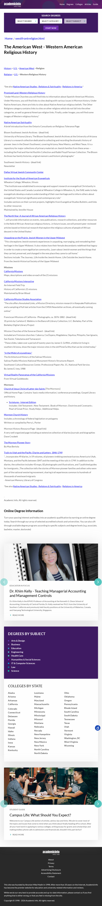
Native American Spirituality (18, 122)
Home (62, 4)
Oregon (68, 700)
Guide (95, 4)
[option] (51, 582)
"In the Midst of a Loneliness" (18, 353)
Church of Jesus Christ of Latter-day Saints (24, 388)
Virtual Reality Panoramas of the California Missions (29, 374)
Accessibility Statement (51, 873)
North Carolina (41, 749)
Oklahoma (69, 696)
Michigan (38, 708)
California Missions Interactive (19, 281)
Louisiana (39, 693)
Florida (11, 720)
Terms (51, 866)
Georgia (12, 723)
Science (15, 671)
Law (13, 667)
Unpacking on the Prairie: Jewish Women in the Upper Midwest (34, 237)
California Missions (13, 271)
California (13, 704)
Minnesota (39, 711)
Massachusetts (41, 704)
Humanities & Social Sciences (25, 659)
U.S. (15, 68)
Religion (8, 74)
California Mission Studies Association (22, 299)
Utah (66, 726)
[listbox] (51, 582)
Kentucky (13, 750)
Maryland (39, 700)
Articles (88, 4)
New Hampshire (42, 734)
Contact (51, 876)
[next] (98, 582)
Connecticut (14, 712)
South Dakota (70, 715)
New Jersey (40, 738)
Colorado (12, 708)
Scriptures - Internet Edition (22, 402)
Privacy (51, 863)
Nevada (38, 730)
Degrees (70, 4)
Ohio (66, 693)
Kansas (11, 746)
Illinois (11, 735)
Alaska (11, 693)
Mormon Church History (16, 414)
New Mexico (40, 742)
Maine (37, 696)
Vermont (68, 730)
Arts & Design (18, 640)
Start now (50, 28)
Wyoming (69, 745)
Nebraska (39, 726)
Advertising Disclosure (51, 870)
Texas (67, 723)
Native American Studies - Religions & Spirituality (37, 86)
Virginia (68, 734)
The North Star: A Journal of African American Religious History (35, 216)
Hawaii (11, 727)
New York (39, 745)
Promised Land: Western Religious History (24, 93)
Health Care (17, 655)
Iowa (10, 742)
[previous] (4, 582)
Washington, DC (72, 738)
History (7, 68)
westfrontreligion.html (30, 38)
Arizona (12, 696)
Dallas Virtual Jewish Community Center (24, 172)
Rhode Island (70, 708)
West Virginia (71, 742)
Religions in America (72, 86)
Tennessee (69, 719)
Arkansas (12, 700)
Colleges (79, 4)
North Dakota (41, 753)
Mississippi (39, 715)
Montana (38, 723)
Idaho (11, 731)
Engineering (17, 652)
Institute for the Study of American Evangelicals (27, 178)
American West (26, 68)
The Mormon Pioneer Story (17, 442)
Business (15, 644)
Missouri (38, 719)
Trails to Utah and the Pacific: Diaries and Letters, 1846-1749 (33, 452)
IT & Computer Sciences (23, 663)
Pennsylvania (70, 704)
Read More (18, 615)
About (51, 859)
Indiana (11, 739)
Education (16, 648)
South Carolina (71, 711)
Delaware (13, 716)
